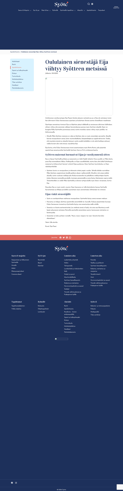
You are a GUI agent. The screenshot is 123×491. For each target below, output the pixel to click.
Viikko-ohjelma (16, 309)
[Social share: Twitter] (63, 237)
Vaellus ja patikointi (97, 263)
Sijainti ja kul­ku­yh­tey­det (72, 317)
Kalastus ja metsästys (71, 283)
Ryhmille (55, 10)
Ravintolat (41, 260)
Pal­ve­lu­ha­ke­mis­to (70, 332)
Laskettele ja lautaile (71, 260)
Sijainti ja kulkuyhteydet (20, 70)
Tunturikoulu (16, 76)
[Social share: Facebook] (60, 237)
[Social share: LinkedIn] (66, 237)
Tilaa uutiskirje (17, 82)
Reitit (14, 64)
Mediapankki (95, 312)
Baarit (40, 263)
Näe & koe (45, 10)
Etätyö (14, 73)
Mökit (13, 268)
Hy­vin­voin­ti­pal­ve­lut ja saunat (74, 286)
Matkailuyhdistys (17, 79)
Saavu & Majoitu (23, 10)
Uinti (92, 277)
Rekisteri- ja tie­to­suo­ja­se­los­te (100, 306)
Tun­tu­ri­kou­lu (68, 323)
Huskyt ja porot (69, 274)
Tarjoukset (101, 10)
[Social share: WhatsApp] (70, 237)
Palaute (93, 309)
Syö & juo (36, 10)
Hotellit (14, 265)
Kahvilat (40, 266)
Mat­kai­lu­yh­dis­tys (69, 326)
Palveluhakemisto (18, 88)
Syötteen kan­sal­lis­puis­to (72, 280)
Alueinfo (80, 10)
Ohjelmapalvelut (43, 309)
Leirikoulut (41, 312)
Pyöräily (93, 260)
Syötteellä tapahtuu (66, 10)
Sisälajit (66, 289)
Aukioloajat (16, 61)
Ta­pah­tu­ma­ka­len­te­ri (18, 306)
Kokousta (41, 306)
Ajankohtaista (91, 10)
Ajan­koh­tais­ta (68, 309)
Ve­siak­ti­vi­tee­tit (95, 274)
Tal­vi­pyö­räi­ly (68, 266)
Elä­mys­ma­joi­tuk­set (18, 271)
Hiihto (66, 263)
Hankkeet (15, 85)
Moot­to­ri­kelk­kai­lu (70, 277)
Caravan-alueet (17, 274)
